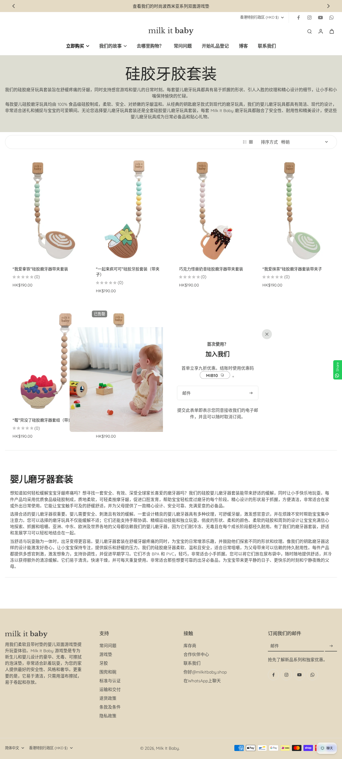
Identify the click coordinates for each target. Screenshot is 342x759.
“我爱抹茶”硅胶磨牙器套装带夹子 (292, 269)
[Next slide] (328, 6)
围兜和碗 (107, 672)
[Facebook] (298, 17)
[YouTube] (320, 17)
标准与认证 (110, 680)
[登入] (320, 31)
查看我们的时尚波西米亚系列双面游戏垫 (171, 6)
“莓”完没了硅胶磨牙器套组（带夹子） (46, 420)
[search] (309, 31)
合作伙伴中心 (196, 654)
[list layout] (245, 142)
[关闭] (265, 333)
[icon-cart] (331, 31)
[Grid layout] (251, 142)
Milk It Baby (167, 748)
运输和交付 (110, 689)
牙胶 (103, 663)
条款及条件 (110, 707)
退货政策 (107, 698)
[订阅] (331, 646)
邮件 (274, 646)
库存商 (190, 645)
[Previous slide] (13, 6)
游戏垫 (105, 654)
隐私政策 (107, 715)
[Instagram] (309, 17)
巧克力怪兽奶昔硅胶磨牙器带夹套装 (211, 269)
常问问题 (107, 645)
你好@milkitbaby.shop (205, 672)
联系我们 (192, 663)
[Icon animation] (331, 17)
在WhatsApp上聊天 (202, 680)
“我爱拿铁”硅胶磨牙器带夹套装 (40, 269)
